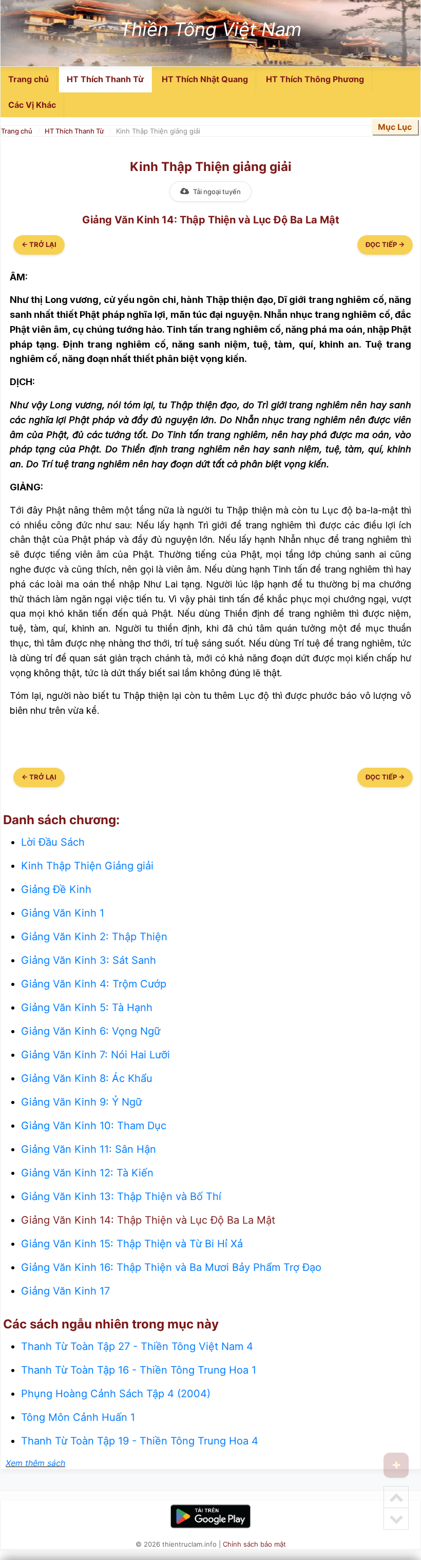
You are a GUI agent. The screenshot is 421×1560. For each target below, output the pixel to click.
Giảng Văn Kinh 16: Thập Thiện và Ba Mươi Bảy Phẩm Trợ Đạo (171, 1267)
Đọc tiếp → (385, 244)
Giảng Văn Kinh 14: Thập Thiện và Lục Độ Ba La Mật (148, 1220)
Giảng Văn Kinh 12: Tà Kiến (87, 1173)
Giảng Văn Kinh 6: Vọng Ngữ (90, 1031)
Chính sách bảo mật (254, 1544)
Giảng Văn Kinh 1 (62, 913)
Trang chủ (28, 79)
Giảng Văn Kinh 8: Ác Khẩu (86, 1078)
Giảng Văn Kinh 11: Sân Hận (88, 1149)
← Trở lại (39, 244)
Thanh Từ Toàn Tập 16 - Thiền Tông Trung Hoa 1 (138, 1370)
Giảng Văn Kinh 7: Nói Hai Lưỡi (95, 1055)
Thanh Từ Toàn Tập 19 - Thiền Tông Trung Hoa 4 (139, 1441)
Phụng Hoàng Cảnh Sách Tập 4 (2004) (115, 1393)
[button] (396, 1465)
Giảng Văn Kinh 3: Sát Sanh (88, 960)
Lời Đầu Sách (53, 842)
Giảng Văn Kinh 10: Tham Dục (93, 1125)
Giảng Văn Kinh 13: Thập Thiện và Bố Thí (121, 1196)
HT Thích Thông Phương (315, 79)
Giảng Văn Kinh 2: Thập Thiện (94, 936)
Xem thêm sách (35, 1463)
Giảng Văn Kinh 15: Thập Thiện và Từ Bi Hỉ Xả (132, 1244)
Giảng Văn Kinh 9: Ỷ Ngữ (81, 1102)
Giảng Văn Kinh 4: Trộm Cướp (93, 984)
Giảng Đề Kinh (56, 889)
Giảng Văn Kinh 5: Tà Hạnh (86, 1007)
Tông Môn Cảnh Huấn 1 (78, 1417)
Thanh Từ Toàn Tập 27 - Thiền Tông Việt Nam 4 (137, 1346)
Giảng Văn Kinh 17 (65, 1291)
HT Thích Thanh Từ (105, 79)
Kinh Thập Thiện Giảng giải (87, 866)
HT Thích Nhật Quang (205, 79)
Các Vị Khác (32, 105)
